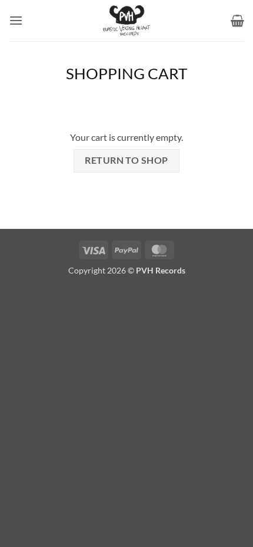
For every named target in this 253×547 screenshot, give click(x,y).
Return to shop (126, 160)
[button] (16, 20)
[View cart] (237, 20)
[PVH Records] (126, 20)
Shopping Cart (126, 73)
